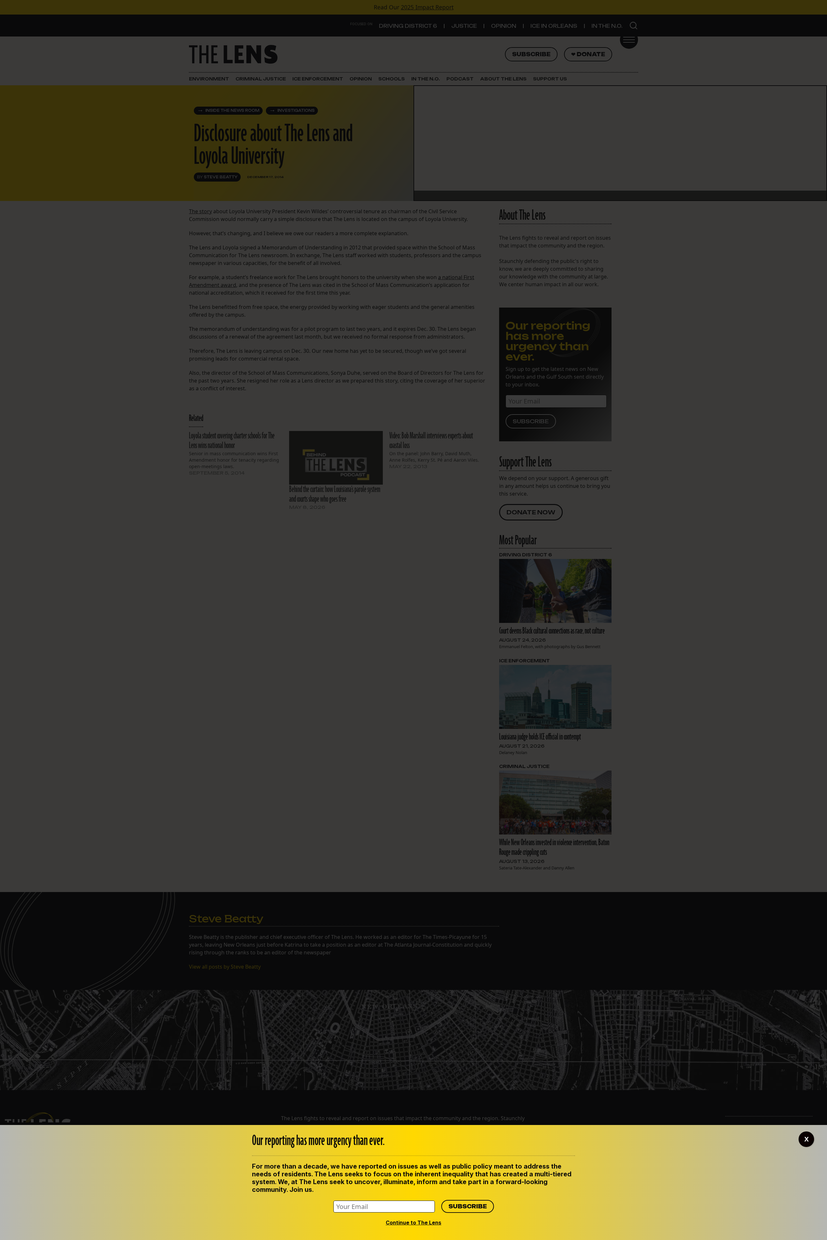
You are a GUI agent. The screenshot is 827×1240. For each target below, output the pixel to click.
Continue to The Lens (413, 1222)
